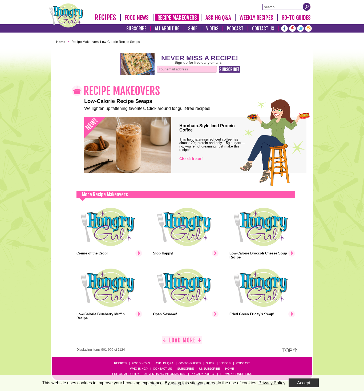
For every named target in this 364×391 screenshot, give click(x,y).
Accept (303, 383)
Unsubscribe (209, 368)
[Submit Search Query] (307, 7)
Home (229, 368)
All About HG (167, 28)
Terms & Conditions (236, 374)
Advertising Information (164, 374)
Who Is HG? (139, 368)
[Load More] (182, 342)
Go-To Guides (296, 17)
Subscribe (136, 28)
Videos (212, 28)
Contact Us (263, 28)
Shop (192, 28)
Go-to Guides (190, 363)
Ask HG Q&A (218, 17)
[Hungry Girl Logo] (66, 15)
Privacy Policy (203, 374)
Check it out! (191, 159)
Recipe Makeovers (177, 17)
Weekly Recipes (256, 17)
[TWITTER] (300, 28)
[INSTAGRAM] (308, 28)
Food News (137, 17)
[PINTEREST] (292, 28)
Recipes (105, 17)
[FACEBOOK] (284, 28)
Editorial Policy (125, 374)
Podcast (235, 28)
